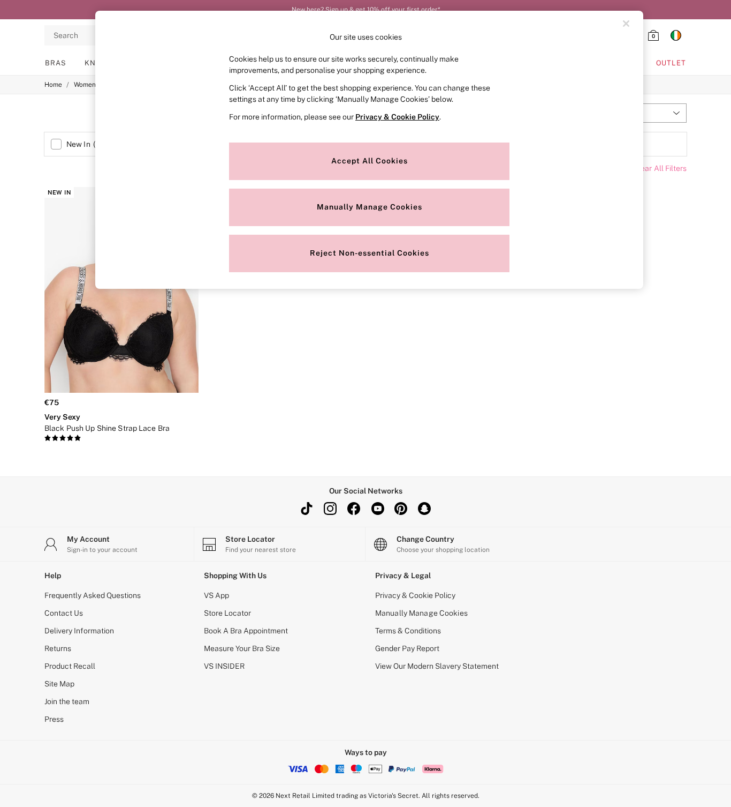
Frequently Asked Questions (92, 595)
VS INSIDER (224, 666)
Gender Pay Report (407, 648)
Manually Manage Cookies (421, 613)
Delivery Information (79, 630)
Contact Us (63, 613)
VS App (216, 595)
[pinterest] (401, 508)
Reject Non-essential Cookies (369, 253)
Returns (57, 648)
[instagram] (330, 508)
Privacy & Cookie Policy (415, 595)
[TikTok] (306, 508)
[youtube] (377, 508)
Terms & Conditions (408, 630)
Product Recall (69, 666)
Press (54, 719)
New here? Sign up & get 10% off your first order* (366, 9)
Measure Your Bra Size (242, 648)
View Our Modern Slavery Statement (437, 666)
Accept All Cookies (369, 160)
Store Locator (227, 613)
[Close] (626, 23)
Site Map (59, 683)
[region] (369, 150)
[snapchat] (424, 508)
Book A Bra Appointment (246, 630)
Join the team (66, 701)
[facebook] (354, 508)
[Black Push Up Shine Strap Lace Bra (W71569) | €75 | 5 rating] (121, 438)
